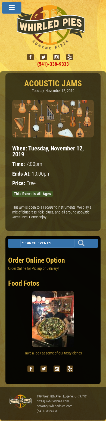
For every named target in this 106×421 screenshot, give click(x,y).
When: (20, 148)
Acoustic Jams (53, 83)
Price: (19, 183)
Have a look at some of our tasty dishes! (53, 353)
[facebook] (32, 57)
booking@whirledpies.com (54, 406)
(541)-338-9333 (53, 64)
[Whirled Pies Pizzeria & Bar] (53, 46)
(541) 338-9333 (47, 411)
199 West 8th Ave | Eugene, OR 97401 (62, 396)
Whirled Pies (20, 402)
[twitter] (45, 57)
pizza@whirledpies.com (53, 401)
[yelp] (71, 57)
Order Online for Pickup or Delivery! (33, 268)
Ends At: (22, 174)
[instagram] (58, 57)
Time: (19, 164)
